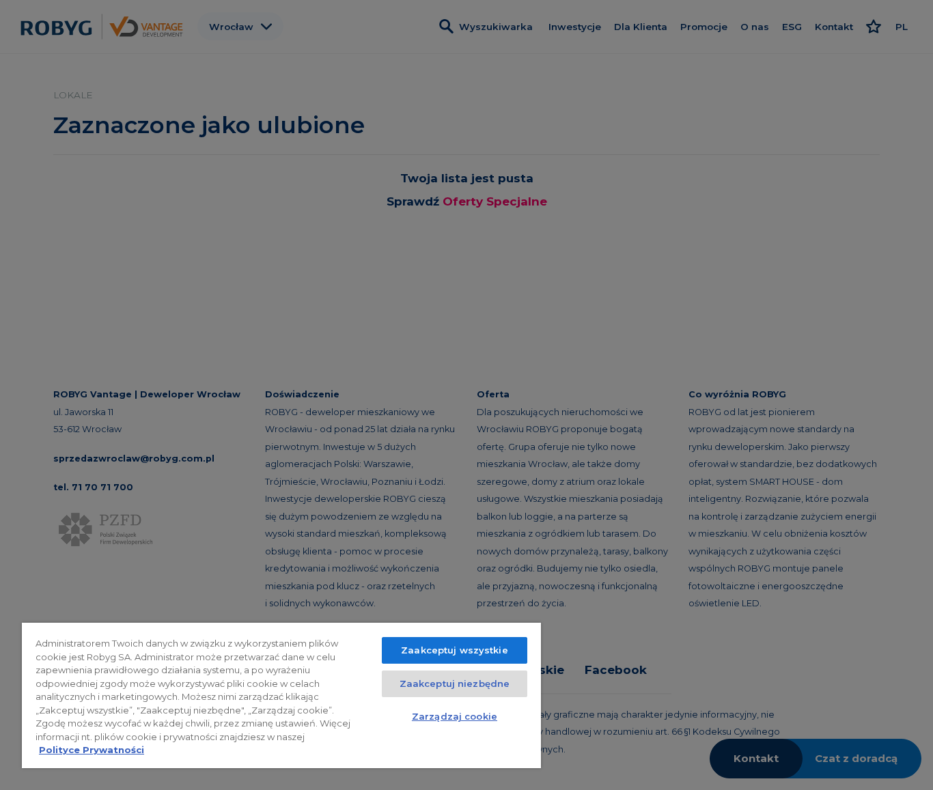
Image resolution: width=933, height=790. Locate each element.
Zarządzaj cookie (454, 716)
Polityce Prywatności (91, 749)
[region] (281, 695)
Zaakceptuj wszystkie (454, 650)
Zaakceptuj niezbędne (455, 683)
